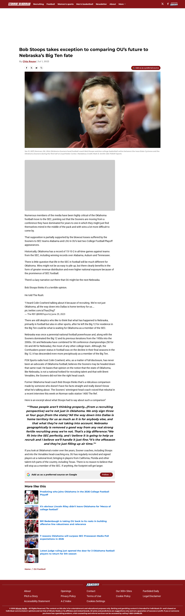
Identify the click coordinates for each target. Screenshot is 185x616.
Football (51, 4)
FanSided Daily (151, 591)
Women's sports (66, 4)
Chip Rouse (29, 61)
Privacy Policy (68, 596)
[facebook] (168, 4)
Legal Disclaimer (152, 596)
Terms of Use (94, 596)
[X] (162, 4)
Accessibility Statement (37, 601)
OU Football (39, 569)
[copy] (41, 68)
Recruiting (38, 4)
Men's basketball (84, 4)
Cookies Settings (96, 601)
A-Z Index (66, 601)
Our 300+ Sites (124, 591)
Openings (66, 591)
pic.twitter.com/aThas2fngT (40, 310)
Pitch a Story (31, 596)
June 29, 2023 (58, 314)
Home (28, 569)
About (113, 4)
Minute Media (21, 608)
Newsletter (101, 4)
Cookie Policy (123, 596)
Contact (91, 591)
